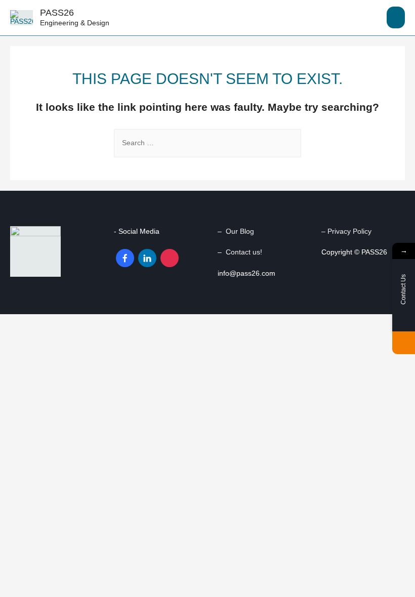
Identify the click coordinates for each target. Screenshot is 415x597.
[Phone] (403, 342)
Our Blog (240, 231)
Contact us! (244, 252)
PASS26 (57, 12)
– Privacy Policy (347, 231)
